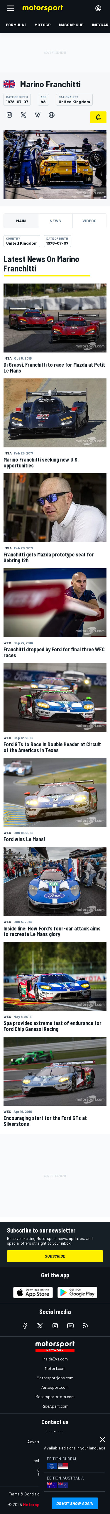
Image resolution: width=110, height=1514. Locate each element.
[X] (23, 115)
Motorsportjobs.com (55, 1377)
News (55, 220)
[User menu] (98, 8)
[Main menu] (10, 8)
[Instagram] (9, 115)
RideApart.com (55, 1405)
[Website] (51, 115)
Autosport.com (55, 1387)
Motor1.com (55, 1368)
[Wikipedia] (37, 115)
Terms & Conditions (26, 1493)
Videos (89, 220)
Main (21, 220)
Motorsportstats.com (55, 1396)
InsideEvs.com (55, 1358)
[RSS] (86, 1326)
